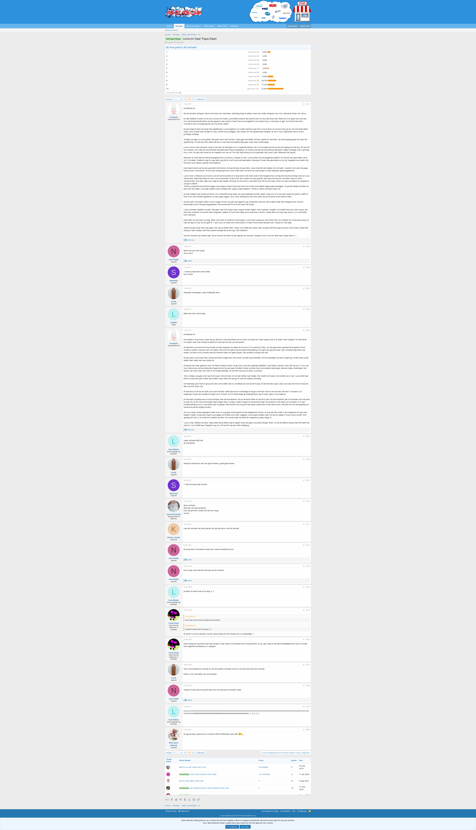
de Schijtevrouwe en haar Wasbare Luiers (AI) (204, 788)
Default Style (172, 811)
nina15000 (173, 259)
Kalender (234, 26)
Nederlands (184, 811)
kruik (173, 301)
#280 (308, 730)
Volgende (200, 99)
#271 (308, 524)
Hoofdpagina (302, 811)
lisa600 (173, 322)
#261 (308, 104)
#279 (308, 707)
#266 (308, 330)
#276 (308, 639)
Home (169, 26)
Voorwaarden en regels (270, 811)
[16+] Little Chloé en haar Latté (198, 774)
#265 (308, 309)
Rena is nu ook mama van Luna (192, 767)
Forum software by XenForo (238, 816)
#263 (308, 267)
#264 (308, 288)
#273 (308, 566)
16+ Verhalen (264, 774)
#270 (308, 501)
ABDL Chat (222, 26)
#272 (308, 545)
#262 (308, 246)
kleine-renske (173, 537)
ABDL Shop (209, 26)
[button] (201, 26)
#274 (308, 587)
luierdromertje (174, 514)
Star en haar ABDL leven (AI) (191, 781)
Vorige (169, 99)
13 (185, 99)
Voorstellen (263, 767)
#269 (308, 480)
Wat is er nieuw (192, 26)
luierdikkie (173, 449)
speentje (174, 280)
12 (181, 99)
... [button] (177, 99)
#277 (308, 665)
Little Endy (174, 623)
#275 (308, 610)
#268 (308, 459)
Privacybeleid (285, 811)
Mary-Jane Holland (173, 743)
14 (189, 99)
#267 (308, 436)
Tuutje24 (170, 42)
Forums (179, 26)
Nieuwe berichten (171, 30)
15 (193, 99)
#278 (308, 685)
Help (293, 811)
